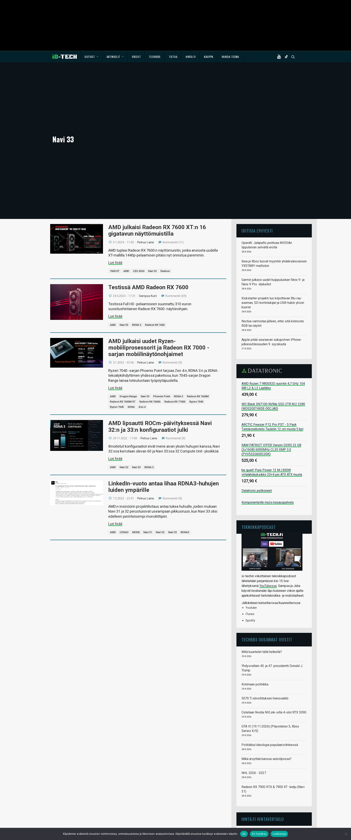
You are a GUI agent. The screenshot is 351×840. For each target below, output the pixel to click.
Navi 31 (147, 532)
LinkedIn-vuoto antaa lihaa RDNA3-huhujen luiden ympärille (163, 486)
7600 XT (114, 271)
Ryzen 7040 (196, 401)
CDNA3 (124, 532)
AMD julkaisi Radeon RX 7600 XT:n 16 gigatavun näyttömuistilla (157, 230)
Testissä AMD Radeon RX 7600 (148, 287)
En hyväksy (259, 833)
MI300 (136, 532)
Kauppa (208, 56)
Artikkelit (113, 56)
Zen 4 (142, 406)
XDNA (131, 406)
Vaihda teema (230, 56)
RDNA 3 (136, 324)
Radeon (165, 271)
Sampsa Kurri (148, 296)
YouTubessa (268, 586)
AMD (126, 271)
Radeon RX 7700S (174, 401)
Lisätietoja (279, 833)
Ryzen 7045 (117, 406)
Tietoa (173, 56)
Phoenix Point (161, 396)
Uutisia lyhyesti (257, 230)
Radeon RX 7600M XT (122, 401)
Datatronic (263, 370)
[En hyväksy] (346, 834)
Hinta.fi (191, 56)
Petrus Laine (145, 242)
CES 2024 (138, 271)
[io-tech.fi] (64, 57)
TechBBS (154, 56)
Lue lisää (115, 262)
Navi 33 (152, 271)
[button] (280, 56)
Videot (136, 56)
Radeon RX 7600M (198, 396)
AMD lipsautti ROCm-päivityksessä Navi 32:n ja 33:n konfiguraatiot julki (160, 426)
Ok (244, 833)
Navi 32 (124, 467)
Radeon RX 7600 (155, 324)
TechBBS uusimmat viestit (267, 639)
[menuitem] (91, 56)
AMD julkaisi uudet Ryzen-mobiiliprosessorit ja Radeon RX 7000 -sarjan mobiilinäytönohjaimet (158, 347)
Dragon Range (128, 396)
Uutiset (89, 56)
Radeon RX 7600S (149, 401)
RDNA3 (185, 532)
